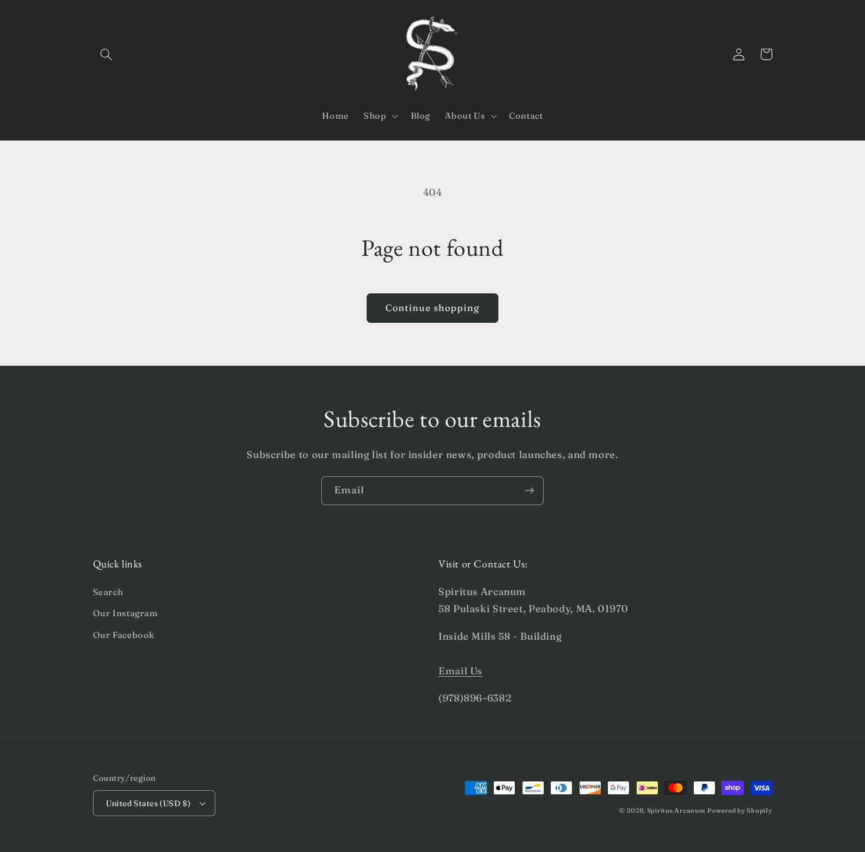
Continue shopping (432, 307)
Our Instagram (125, 613)
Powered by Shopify (739, 810)
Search (108, 592)
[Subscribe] (529, 490)
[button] (106, 54)
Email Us (460, 671)
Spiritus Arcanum (676, 810)
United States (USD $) (148, 803)
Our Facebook (124, 635)
